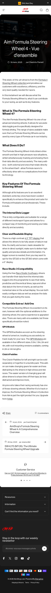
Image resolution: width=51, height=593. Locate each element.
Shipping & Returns (18, 582)
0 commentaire (43, 413)
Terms (27, 582)
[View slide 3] (27, 480)
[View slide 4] (29, 480)
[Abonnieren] (44, 548)
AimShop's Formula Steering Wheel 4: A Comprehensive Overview (24, 429)
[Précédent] (3, 3)
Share (8, 413)
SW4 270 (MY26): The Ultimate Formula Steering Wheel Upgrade (22, 448)
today (10, 399)
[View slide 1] (21, 480)
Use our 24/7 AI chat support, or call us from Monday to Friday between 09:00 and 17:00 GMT (25, 474)
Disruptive (39, 579)
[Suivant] (47, 3)
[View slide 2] (24, 480)
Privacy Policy (35, 582)
